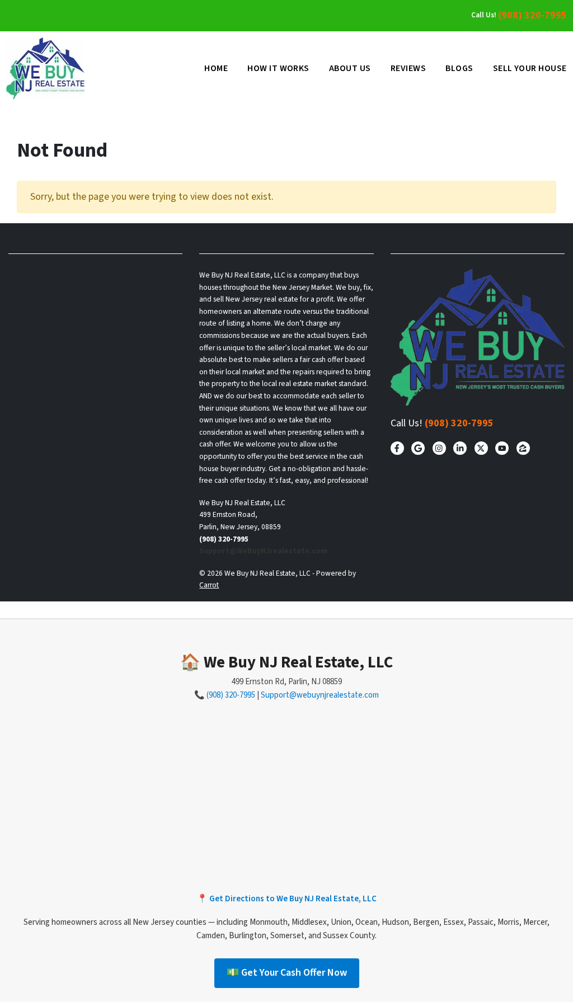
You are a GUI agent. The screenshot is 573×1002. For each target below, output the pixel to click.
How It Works (278, 68)
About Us (350, 68)
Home (216, 68)
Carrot (209, 585)
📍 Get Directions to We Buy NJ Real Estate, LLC (287, 899)
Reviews (408, 68)
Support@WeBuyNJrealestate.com (263, 550)
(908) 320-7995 (532, 15)
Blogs (459, 68)
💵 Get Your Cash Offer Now (287, 973)
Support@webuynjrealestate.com (320, 695)
